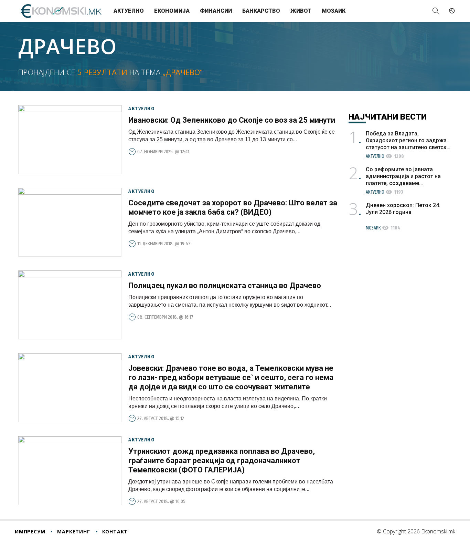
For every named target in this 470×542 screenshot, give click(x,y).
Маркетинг (73, 531)
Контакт (115, 531)
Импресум (30, 531)
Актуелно (129, 11)
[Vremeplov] (452, 11)
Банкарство (261, 11)
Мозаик (333, 11)
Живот (300, 11)
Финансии (216, 11)
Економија (172, 11)
